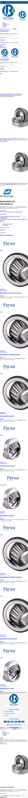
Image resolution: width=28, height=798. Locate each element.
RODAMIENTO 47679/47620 (8, 638)
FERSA (1, 295)
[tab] (15, 224)
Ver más (1, 743)
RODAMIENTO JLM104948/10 (7, 183)
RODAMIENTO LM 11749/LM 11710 (11, 293)
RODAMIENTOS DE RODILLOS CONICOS (10, 95)
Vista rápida (2, 289)
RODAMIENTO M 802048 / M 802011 (11, 577)
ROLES (5, 94)
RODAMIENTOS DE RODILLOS (14, 94)
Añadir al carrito (4, 217)
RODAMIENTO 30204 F (7, 515)
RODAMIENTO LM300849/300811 (10, 354)
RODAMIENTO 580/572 (7, 416)
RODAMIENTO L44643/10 (6, 138)
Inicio (1, 94)
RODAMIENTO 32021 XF (7, 466)
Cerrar (1, 738)
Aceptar (5, 743)
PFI (4, 230)
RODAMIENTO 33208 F (7, 688)
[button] (3, 290)
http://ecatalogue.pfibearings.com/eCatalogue (12, 211)
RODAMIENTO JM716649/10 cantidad (10, 216)
